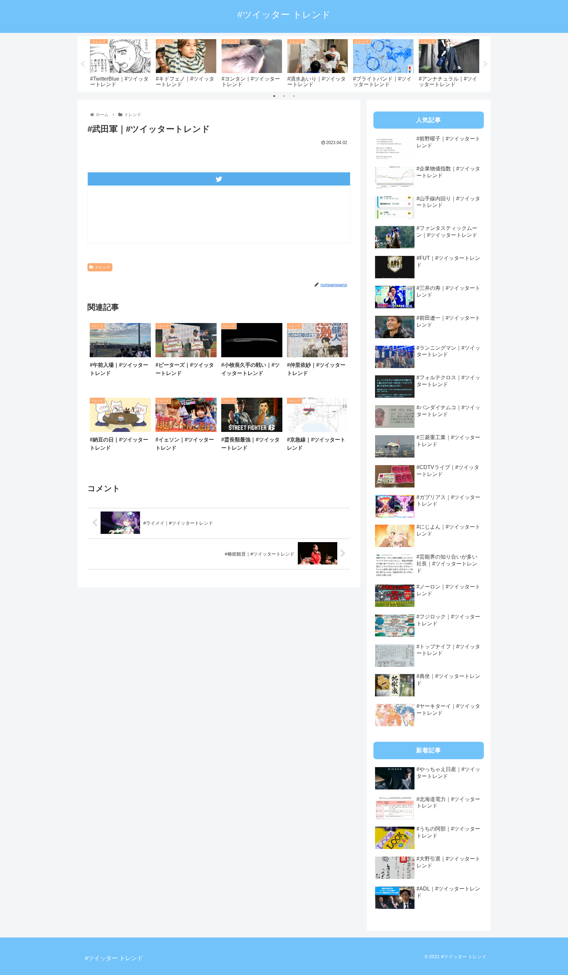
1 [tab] (274, 96)
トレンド (102, 267)
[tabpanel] (120, 62)
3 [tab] (294, 96)
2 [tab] (284, 96)
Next (485, 64)
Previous (82, 64)
